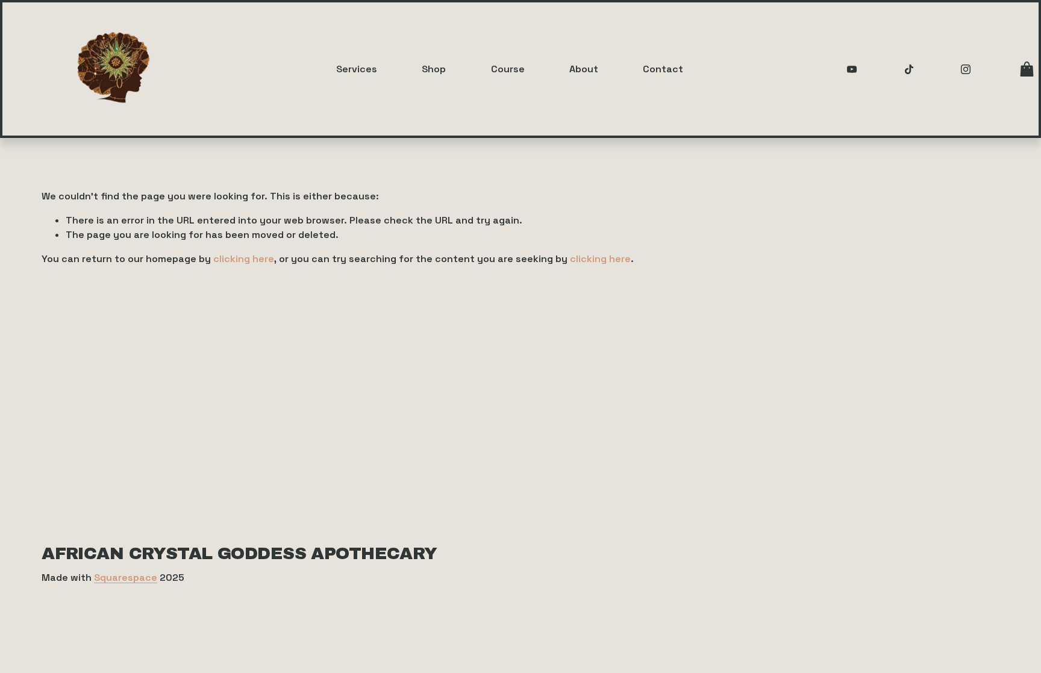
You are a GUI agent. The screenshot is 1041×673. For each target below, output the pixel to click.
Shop (434, 69)
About (583, 69)
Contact (663, 69)
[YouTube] (852, 69)
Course (508, 69)
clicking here (243, 258)
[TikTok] (909, 69)
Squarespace (125, 577)
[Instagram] (966, 69)
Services (356, 69)
